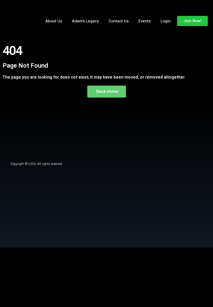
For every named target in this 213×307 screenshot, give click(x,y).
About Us (53, 21)
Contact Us (119, 21)
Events (144, 21)
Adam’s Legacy (85, 21)
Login (166, 21)
